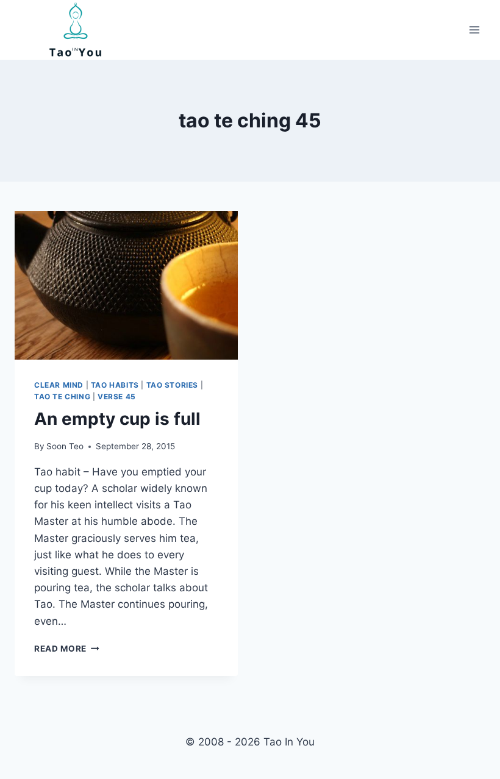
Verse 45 (117, 396)
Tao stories (172, 385)
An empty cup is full (117, 418)
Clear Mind (59, 385)
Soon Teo (65, 446)
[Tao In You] (76, 30)
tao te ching (62, 396)
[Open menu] (474, 30)
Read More (66, 648)
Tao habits (115, 385)
